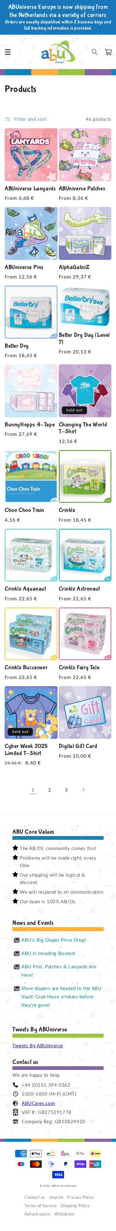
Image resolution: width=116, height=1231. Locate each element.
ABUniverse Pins (24, 267)
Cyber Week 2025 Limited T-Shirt (26, 750)
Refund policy (37, 1214)
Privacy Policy (80, 1197)
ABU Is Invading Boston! (48, 953)
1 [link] (33, 789)
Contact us (34, 1197)
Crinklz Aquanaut (25, 588)
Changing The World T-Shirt (83, 428)
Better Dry (17, 346)
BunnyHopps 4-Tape (30, 424)
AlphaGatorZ (74, 267)
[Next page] (83, 789)
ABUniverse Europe (64, 1185)
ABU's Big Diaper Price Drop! (53, 940)
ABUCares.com (38, 1103)
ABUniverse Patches (82, 188)
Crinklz (67, 510)
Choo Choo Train (24, 510)
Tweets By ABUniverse (37, 1045)
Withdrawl (64, 1214)
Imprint (56, 1197)
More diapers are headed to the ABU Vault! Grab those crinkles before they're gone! (61, 996)
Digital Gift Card (78, 746)
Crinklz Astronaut (79, 588)
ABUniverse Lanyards (30, 188)
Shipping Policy (75, 1205)
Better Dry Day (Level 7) (84, 339)
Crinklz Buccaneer (26, 667)
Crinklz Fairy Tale (79, 667)
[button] (8, 52)
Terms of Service (40, 1205)
